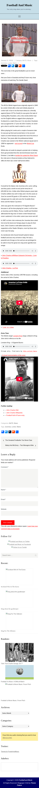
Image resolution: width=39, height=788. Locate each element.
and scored (18, 143)
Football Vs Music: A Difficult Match (12, 681)
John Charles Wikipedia (14, 413)
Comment (4, 467)
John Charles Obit (12, 410)
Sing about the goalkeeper (9, 609)
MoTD (24, 60)
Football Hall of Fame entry (15, 415)
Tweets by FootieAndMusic (10, 751)
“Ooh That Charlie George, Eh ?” (12, 663)
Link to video (8, 327)
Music (29, 60)
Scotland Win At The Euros (10, 587)
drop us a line (7, 738)
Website (3, 509)
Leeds (10, 63)
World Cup (30, 143)
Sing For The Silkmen (8, 631)
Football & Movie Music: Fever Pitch (13, 700)
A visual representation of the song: (14, 355)
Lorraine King (17, 336)
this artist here (30, 351)
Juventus (4, 63)
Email (3, 499)
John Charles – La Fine (10, 268)
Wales (15, 63)
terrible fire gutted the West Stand (26, 155)
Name (3, 490)
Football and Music (19, 5)
